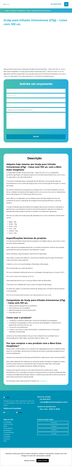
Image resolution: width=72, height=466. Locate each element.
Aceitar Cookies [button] (42, 460)
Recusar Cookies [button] (29, 460)
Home (7, 10)
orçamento (43, 381)
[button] (66, 4)
